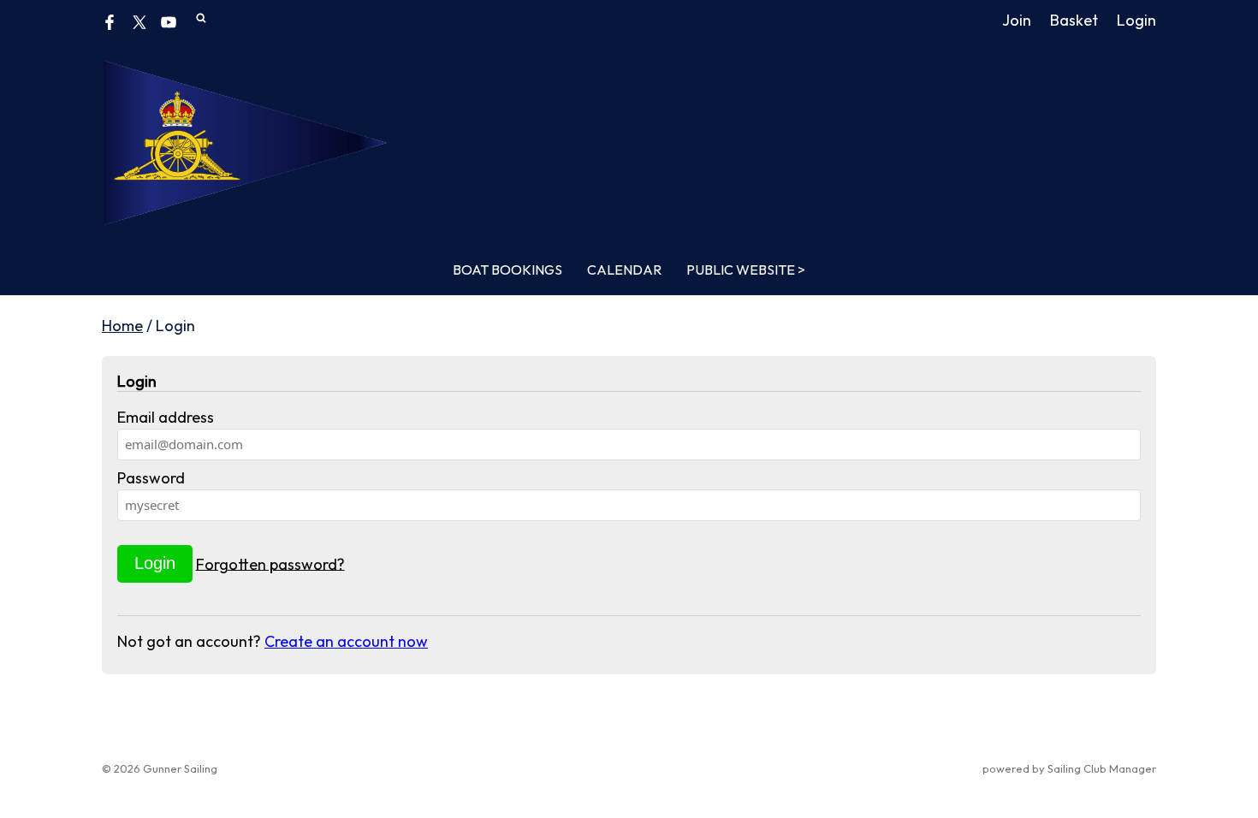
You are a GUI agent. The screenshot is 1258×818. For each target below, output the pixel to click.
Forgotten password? (270, 563)
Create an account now (346, 641)
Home (122, 325)
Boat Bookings (507, 269)
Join (1016, 20)
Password (151, 478)
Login (1136, 20)
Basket (1074, 20)
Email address (165, 417)
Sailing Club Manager (1101, 768)
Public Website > (745, 269)
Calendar (624, 269)
